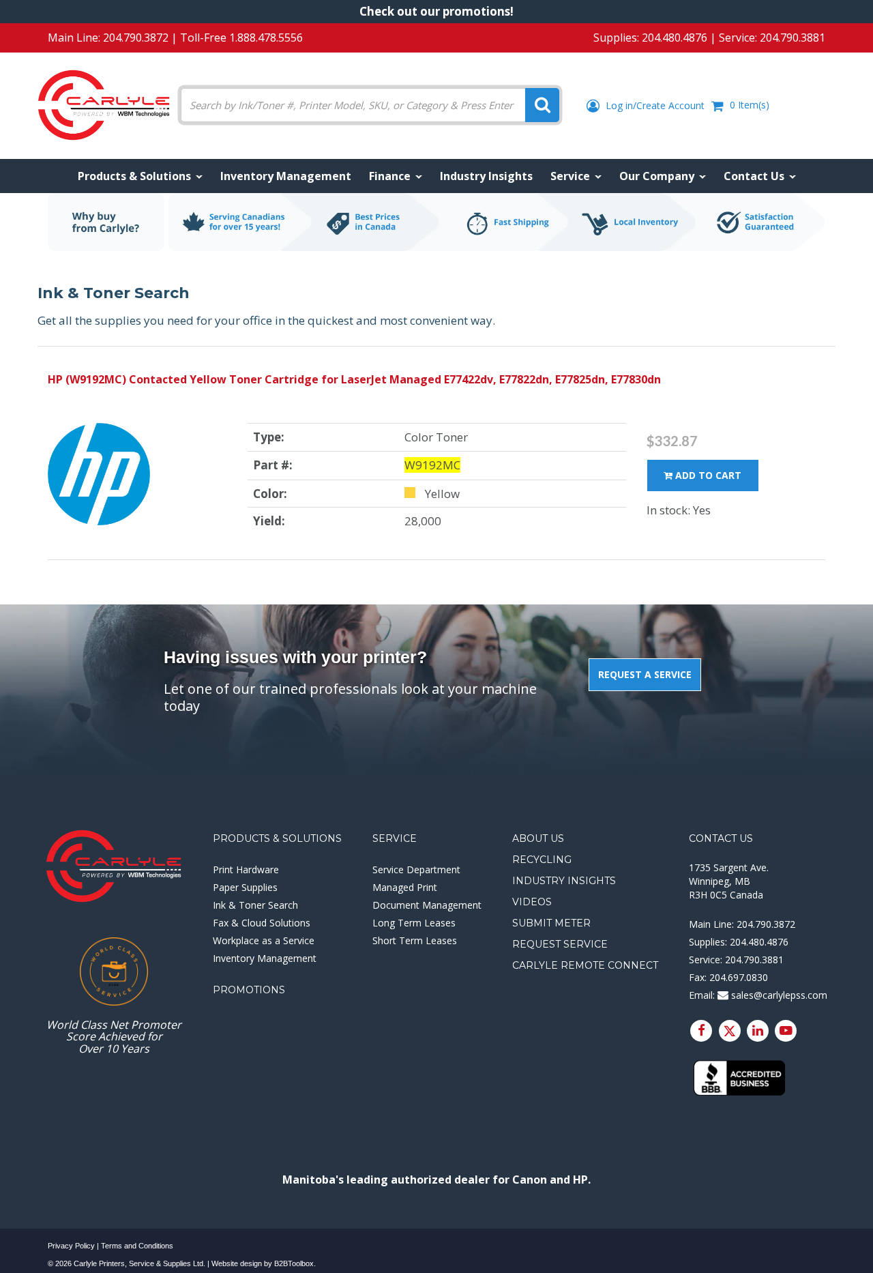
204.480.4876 (674, 37)
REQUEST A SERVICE (645, 674)
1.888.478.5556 (266, 37)
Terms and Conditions (137, 1246)
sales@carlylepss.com (777, 995)
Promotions (249, 990)
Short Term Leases (414, 940)
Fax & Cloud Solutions (261, 922)
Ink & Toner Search (255, 904)
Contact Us (721, 838)
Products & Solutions (277, 838)
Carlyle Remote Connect (585, 965)
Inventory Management (264, 958)
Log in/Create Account (654, 105)
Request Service (560, 944)
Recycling (542, 859)
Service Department (416, 869)
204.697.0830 (738, 977)
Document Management (427, 904)
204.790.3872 (135, 37)
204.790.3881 (792, 37)
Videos (532, 902)
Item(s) (749, 104)
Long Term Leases (414, 922)
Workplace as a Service (263, 940)
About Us (538, 838)
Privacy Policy (71, 1246)
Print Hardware (246, 869)
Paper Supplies (245, 887)
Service (394, 838)
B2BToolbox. (295, 1263)
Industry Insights (564, 881)
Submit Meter (551, 923)
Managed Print (404, 887)
